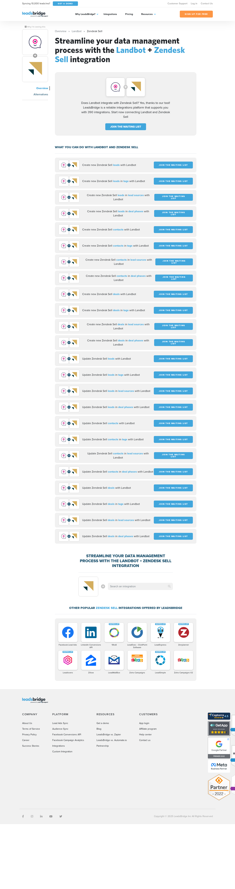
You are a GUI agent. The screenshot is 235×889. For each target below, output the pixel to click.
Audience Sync (60, 729)
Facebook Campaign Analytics (68, 740)
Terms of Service (31, 729)
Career (25, 740)
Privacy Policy (29, 734)
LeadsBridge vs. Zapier (109, 734)
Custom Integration (62, 751)
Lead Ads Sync (60, 723)
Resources (147, 14)
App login (144, 723)
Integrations (110, 14)
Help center (145, 734)
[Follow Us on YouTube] (50, 816)
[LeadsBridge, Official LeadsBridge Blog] (35, 14)
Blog (99, 729)
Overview (42, 88)
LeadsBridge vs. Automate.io (112, 740)
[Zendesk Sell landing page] (35, 69)
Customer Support (177, 3)
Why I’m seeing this (36, 27)
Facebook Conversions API (66, 734)
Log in (194, 3)
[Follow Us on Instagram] (32, 816)
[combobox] (140, 586)
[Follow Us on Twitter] (60, 816)
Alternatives (41, 94)
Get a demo (103, 723)
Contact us (145, 740)
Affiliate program (148, 729)
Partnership (103, 746)
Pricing (129, 14)
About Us (27, 723)
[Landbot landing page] (35, 42)
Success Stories (30, 746)
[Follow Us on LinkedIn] (41, 816)
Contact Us (207, 3)
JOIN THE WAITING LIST (125, 127)
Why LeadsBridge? (85, 14)
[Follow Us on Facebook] (23, 816)
